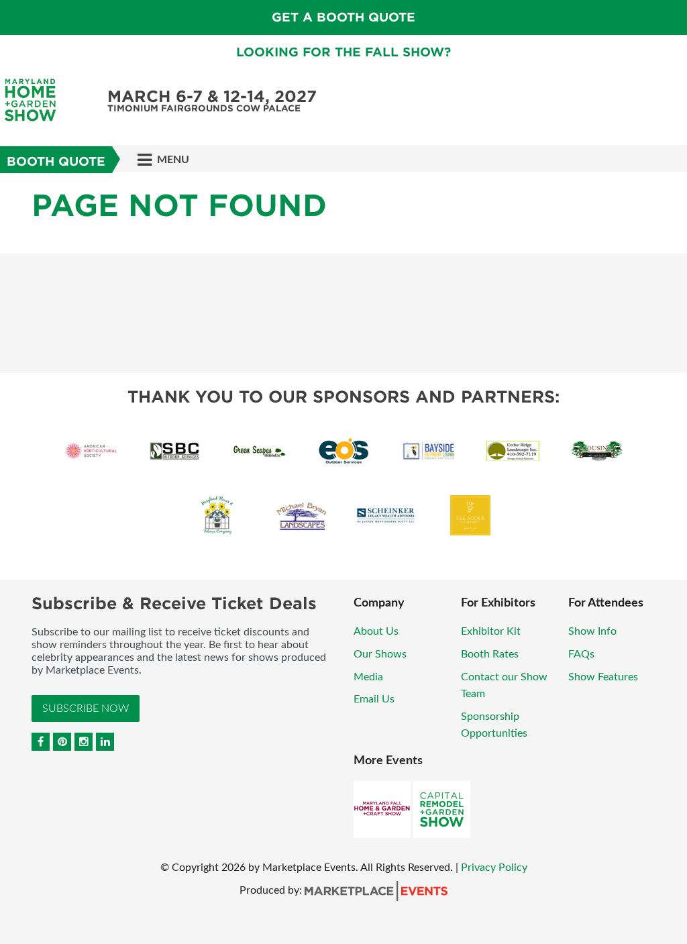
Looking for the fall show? (343, 52)
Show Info (592, 631)
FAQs (581, 654)
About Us (376, 631)
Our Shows (380, 654)
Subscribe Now (85, 708)
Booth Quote (56, 161)
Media (368, 677)
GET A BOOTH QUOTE (343, 17)
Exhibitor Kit (491, 631)
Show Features (603, 677)
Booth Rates (490, 654)
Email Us (374, 699)
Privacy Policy (494, 867)
